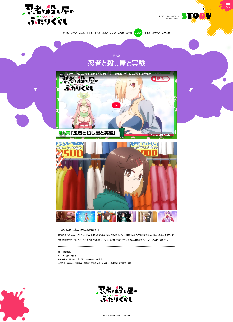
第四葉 (97, 33)
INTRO (66, 33)
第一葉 (74, 33)
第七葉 (121, 33)
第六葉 (113, 33)
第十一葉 (156, 33)
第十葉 (147, 33)
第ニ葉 (82, 33)
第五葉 (105, 33)
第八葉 (129, 33)
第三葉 (89, 33)
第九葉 (138, 33)
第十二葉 (166, 33)
